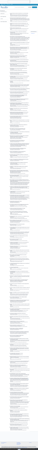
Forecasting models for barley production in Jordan (16, 353)
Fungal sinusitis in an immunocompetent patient (16, 201)
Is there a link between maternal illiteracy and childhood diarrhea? (18, 148)
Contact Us (30, 442)
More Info (36, 448)
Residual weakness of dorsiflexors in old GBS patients (16, 328)
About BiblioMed (18, 442)
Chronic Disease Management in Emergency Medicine (16, 392)
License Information (19, 443)
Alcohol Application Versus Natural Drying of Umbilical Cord (17, 140)
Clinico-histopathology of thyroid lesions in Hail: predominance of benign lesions (20, 88)
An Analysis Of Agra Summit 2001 (14, 267)
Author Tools (2, 443)
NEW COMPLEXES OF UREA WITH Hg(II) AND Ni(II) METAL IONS (17, 128)
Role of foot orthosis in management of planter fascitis (16, 335)
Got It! (19, 449)
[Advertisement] (34, 20)
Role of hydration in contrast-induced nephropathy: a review (17, 36)
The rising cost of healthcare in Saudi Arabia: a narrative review (18, 313)
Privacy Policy (18, 444)
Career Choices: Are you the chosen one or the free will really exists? (18, 72)
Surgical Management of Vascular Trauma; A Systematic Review (18, 373)
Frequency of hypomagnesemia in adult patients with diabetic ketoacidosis (19, 159)
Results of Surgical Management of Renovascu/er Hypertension (18, 151)
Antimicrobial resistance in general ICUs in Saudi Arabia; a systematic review (19, 331)
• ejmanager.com (33, 33)
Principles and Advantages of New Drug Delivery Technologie (17, 208)
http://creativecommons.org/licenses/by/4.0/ (22, 447)
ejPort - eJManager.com (3, 442)
